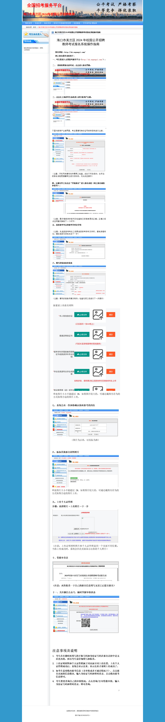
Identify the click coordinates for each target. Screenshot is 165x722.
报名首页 (28, 23)
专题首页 (38, 23)
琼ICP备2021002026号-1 (82, 715)
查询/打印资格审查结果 (62, 23)
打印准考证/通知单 (90, 23)
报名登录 (47, 23)
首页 (34, 27)
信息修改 (77, 23)
